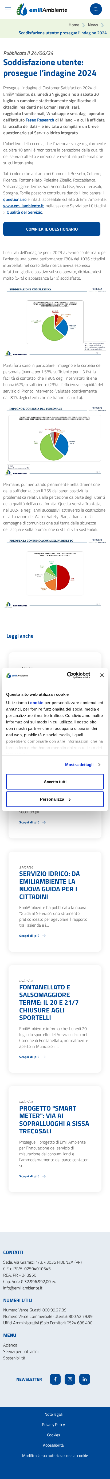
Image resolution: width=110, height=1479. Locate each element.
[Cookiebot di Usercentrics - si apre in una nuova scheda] (68, 675)
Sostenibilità (14, 1358)
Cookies (53, 1435)
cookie (36, 702)
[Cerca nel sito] (96, 9)
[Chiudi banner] (102, 675)
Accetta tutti (55, 781)
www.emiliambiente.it (23, 205)
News (93, 24)
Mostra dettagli (79, 764)
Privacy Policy (53, 1424)
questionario (15, 199)
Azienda (10, 1345)
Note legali (53, 1414)
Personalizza (52, 799)
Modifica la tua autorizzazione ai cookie (55, 1455)
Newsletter (29, 1379)
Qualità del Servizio (24, 212)
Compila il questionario (52, 229)
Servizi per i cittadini (20, 1351)
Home (74, 24)
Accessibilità (53, 1445)
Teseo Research (40, 120)
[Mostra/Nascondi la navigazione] (8, 9)
